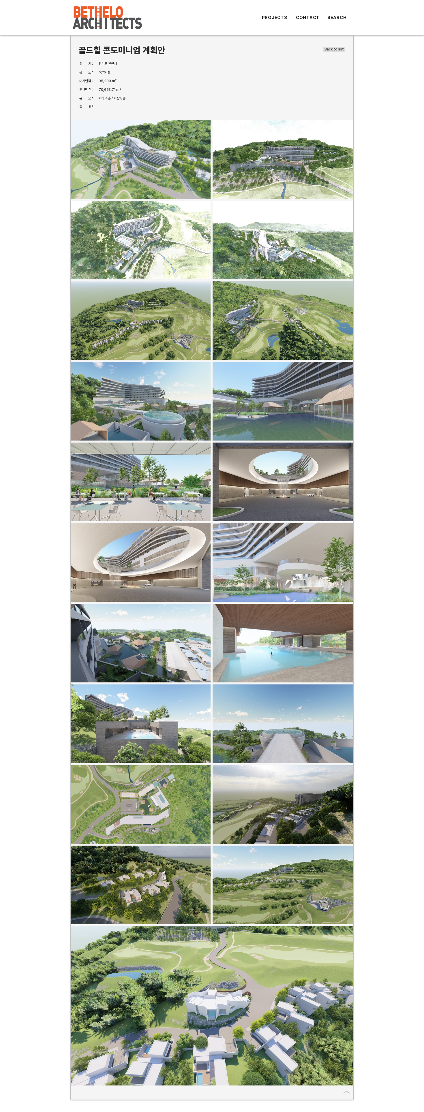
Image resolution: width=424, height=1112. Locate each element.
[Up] (346, 1092)
